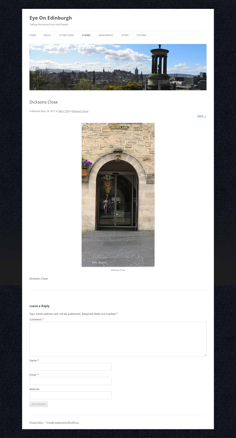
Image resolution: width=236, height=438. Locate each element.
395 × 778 (63, 111)
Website (34, 389)
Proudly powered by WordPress (63, 422)
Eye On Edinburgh (51, 17)
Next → (201, 116)
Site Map (141, 35)
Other (125, 35)
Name (34, 360)
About (47, 35)
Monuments (106, 35)
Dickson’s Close (80, 111)
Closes (86, 35)
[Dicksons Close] (118, 195)
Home (33, 35)
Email (34, 374)
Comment (37, 319)
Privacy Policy (36, 422)
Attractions (66, 35)
